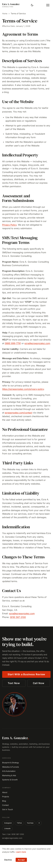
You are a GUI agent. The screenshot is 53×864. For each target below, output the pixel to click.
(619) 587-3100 (18, 617)
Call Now (38, 683)
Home (4, 13)
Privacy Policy (9, 224)
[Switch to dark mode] (32, 5)
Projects (5, 796)
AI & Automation (8, 771)
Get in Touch (7, 809)
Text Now (14, 683)
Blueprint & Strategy (10, 762)
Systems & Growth (10, 780)
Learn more (21, 852)
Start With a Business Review (26, 674)
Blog (4, 801)
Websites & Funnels (10, 767)
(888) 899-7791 (13, 343)
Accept (21, 860)
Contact (5, 805)
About (4, 792)
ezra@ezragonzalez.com (37, 343)
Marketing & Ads (9, 775)
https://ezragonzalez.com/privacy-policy (23, 389)
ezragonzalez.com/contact (18, 412)
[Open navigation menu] (48, 5)
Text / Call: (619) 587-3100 (13, 834)
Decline (8, 860)
